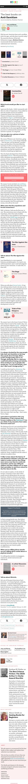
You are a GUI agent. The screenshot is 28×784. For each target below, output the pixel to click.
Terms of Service (5, 776)
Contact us (4, 773)
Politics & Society (10, 625)
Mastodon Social (5, 778)
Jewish (2, 625)
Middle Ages (14, 217)
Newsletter (4, 771)
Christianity (8, 141)
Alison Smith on (16, 715)
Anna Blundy (10, 46)
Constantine (16, 91)
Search (2, 6)
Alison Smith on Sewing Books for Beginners (14, 727)
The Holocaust (5, 628)
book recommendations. (17, 758)
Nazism (25, 440)
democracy (19, 369)
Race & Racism (15, 11)
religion (10, 118)
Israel (17, 325)
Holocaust (19, 420)
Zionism (10, 339)
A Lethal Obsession (19, 564)
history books (17, 285)
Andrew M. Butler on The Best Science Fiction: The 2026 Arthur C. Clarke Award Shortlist (14, 688)
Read (8, 28)
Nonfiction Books (9, 9)
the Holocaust (6, 433)
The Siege (15, 271)
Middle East (12, 341)
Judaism (10, 156)
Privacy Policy (4, 775)
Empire (3, 296)
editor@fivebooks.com (7, 617)
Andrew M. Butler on (17, 674)
